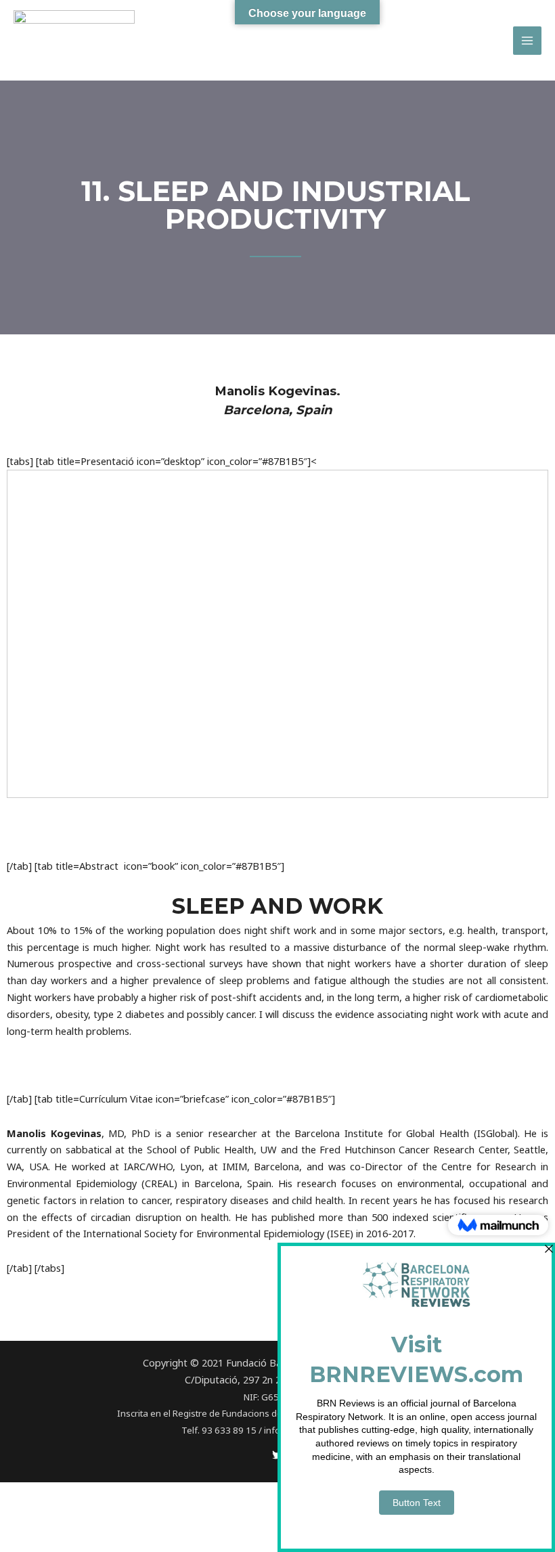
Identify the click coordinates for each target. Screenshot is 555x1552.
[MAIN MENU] (527, 40)
